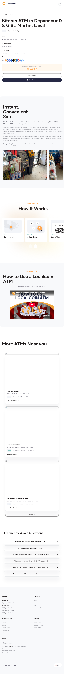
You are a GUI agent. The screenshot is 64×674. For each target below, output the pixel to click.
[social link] (3, 665)
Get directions (33, 80)
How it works (32, 75)
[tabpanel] (33, 233)
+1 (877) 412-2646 (7, 46)
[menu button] (60, 4)
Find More (32, 514)
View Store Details (12, 400)
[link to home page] (9, 3)
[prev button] (30, 246)
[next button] (35, 246)
